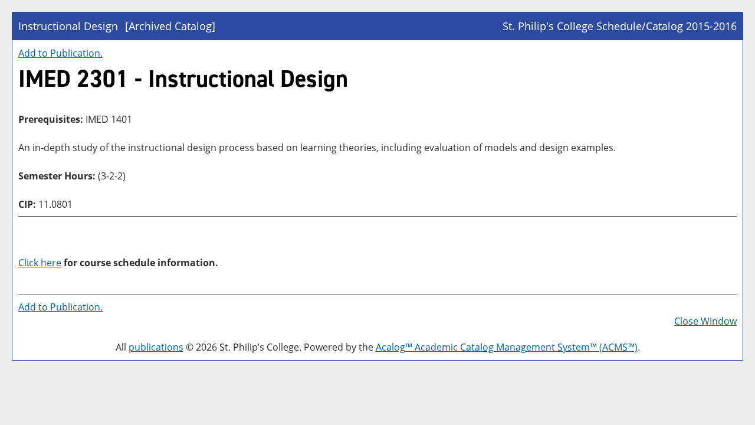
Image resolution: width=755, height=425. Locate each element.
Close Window (705, 321)
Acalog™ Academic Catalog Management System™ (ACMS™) (507, 347)
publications (156, 347)
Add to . (60, 53)
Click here (39, 262)
